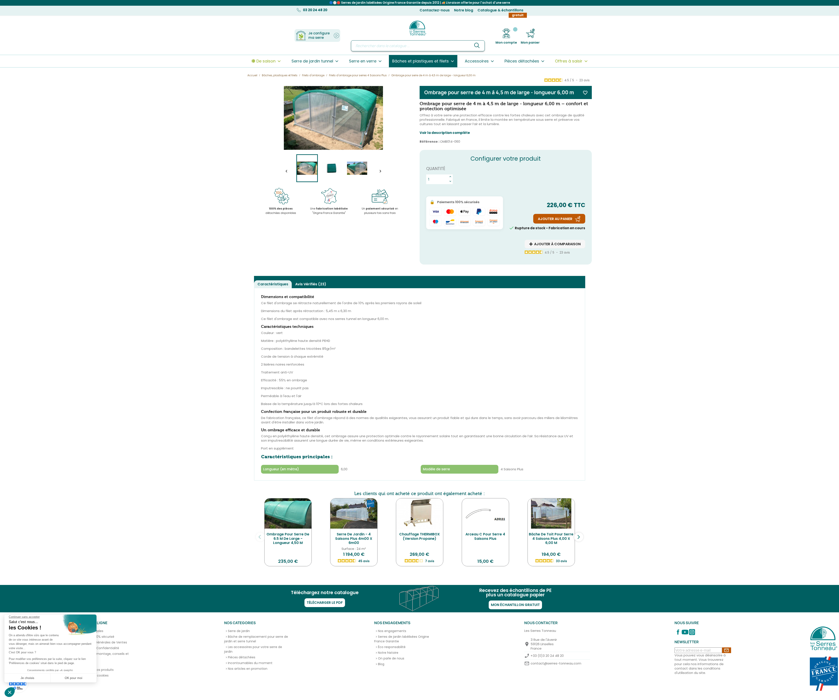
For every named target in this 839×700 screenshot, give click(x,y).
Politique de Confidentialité (98, 648)
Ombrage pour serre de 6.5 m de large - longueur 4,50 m (288, 538)
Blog (381, 664)
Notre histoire (388, 652)
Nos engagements (392, 631)
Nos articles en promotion (247, 668)
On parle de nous (391, 658)
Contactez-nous (435, 10)
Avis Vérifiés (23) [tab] (310, 284)
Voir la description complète (445, 133)
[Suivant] (579, 537)
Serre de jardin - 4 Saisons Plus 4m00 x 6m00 (353, 538)
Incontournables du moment (250, 663)
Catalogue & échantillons (500, 10)
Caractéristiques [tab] (273, 284)
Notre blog (463, 10)
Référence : (429, 141)
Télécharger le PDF (325, 602)
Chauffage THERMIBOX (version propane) (419, 536)
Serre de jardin (239, 631)
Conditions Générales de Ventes (102, 642)
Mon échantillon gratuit (515, 604)
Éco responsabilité (392, 647)
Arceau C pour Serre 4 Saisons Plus (485, 536)
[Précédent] (260, 537)
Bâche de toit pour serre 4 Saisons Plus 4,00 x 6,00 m (551, 538)
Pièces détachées (241, 657)
